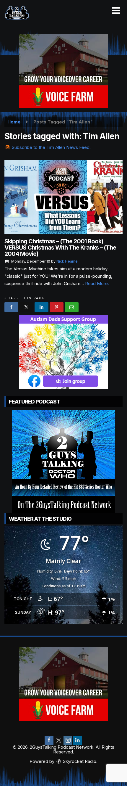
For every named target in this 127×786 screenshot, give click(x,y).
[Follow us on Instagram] (68, 740)
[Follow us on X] (58, 740)
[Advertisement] (63, 71)
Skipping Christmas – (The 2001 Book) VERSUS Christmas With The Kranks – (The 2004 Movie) (60, 247)
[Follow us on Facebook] (49, 740)
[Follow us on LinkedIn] (77, 740)
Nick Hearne (67, 261)
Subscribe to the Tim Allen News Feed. (51, 147)
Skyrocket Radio (79, 761)
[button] (116, 10)
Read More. (97, 283)
